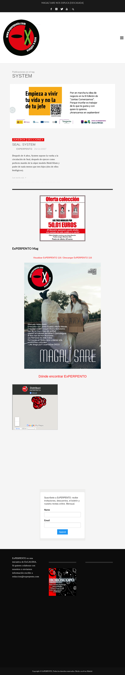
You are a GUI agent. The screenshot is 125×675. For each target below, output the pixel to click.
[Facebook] (51, 9)
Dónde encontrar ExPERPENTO (63, 376)
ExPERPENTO (24, 149)
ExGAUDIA (30, 562)
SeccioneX (35, 139)
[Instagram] (56, 9)
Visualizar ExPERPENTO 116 (47, 257)
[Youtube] (66, 9)
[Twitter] (61, 9)
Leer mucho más (18, 178)
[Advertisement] (35, 460)
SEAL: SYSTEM (24, 144)
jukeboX (19, 139)
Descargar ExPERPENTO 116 (77, 257)
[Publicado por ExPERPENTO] (13, 149)
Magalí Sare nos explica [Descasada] (62, 3)
